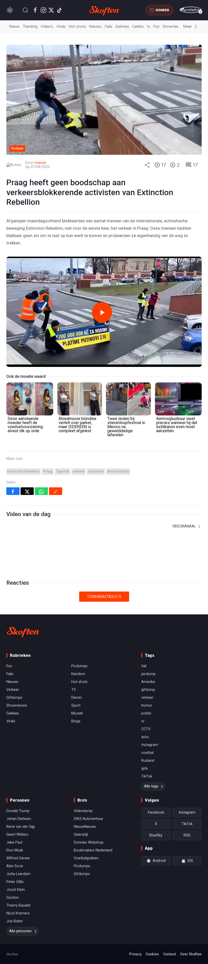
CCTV (145, 729)
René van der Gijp (20, 827)
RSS (187, 835)
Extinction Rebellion (23, 471)
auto (145, 737)
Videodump (83, 811)
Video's (47, 26)
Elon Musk (14, 850)
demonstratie (118, 471)
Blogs (75, 721)
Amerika (148, 682)
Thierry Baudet (18, 905)
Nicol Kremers (18, 913)
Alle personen (20, 931)
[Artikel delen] (147, 165)
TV (73, 690)
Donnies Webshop (88, 842)
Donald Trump (17, 811)
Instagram (149, 745)
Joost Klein (15, 890)
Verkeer (12, 690)
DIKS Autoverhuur (88, 819)
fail (143, 666)
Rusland (147, 760)
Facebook (156, 812)
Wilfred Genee (18, 858)
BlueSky (155, 835)
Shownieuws (173, 26)
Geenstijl (81, 834)
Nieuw (14, 26)
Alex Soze (14, 866)
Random (78, 674)
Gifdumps (14, 697)
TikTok (146, 776)
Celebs (138, 26)
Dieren (76, 697)
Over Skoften (191, 954)
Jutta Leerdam (18, 874)
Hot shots (77, 26)
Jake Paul (14, 842)
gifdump (148, 690)
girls (144, 768)
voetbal (147, 753)
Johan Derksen (18, 819)
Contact (169, 954)
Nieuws (95, 26)
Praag (48, 471)
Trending (30, 26)
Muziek (77, 713)
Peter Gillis (15, 882)
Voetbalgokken (86, 858)
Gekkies (122, 26)
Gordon (12, 897)
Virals (61, 26)
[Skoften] (22, 631)
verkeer (79, 471)
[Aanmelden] (191, 10)
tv (148, 26)
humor (146, 705)
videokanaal (184, 526)
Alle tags (151, 786)
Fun (156, 26)
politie (146, 713)
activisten (96, 471)
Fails (108, 26)
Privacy (135, 954)
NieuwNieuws (85, 827)
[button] (25, 10)
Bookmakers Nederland (93, 850)
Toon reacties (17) (104, 597)
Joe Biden (14, 921)
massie (40, 163)
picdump (148, 674)
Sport (75, 705)
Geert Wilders (17, 834)
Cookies (152, 954)
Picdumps (79, 666)
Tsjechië (62, 471)
